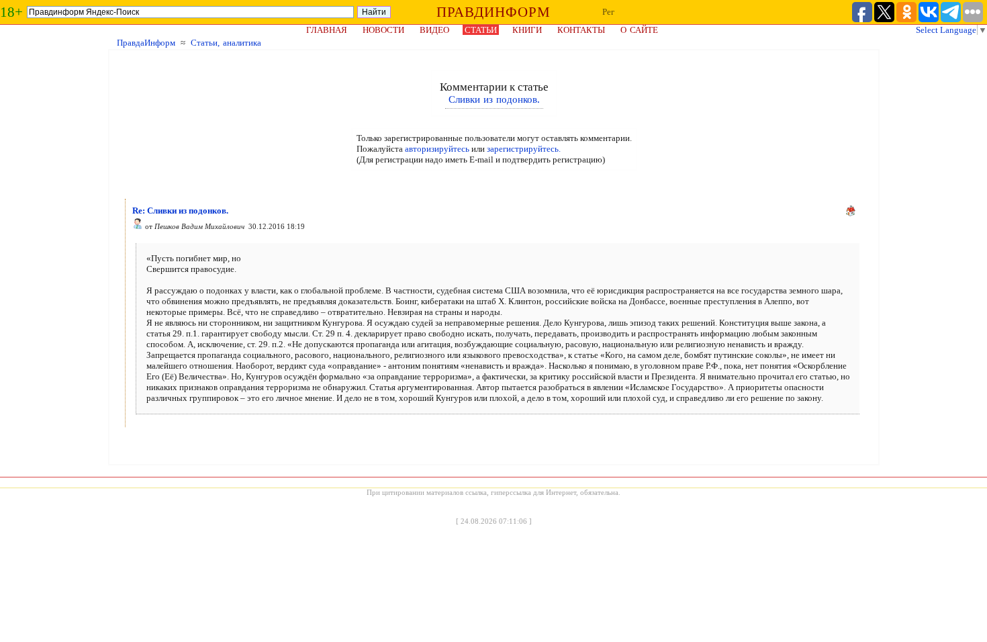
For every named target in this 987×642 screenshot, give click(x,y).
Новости (383, 30)
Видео (434, 30)
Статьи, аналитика (226, 43)
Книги (527, 30)
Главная (326, 30)
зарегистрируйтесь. (524, 149)
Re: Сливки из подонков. (180, 210)
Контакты (581, 30)
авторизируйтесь (437, 149)
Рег (608, 12)
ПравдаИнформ (146, 43)
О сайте (639, 30)
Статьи (481, 30)
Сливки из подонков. (494, 99)
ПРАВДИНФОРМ (493, 12)
